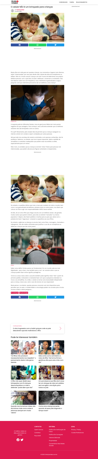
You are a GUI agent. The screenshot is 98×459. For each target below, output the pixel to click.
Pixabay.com (13, 121)
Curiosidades (63, 2)
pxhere (12, 265)
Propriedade (53, 440)
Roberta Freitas (20, 9)
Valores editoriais (54, 437)
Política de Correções (56, 434)
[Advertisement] (37, 59)
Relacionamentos (81, 2)
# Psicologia (24, 293)
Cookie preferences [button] (77, 433)
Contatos (37, 433)
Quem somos (38, 430)
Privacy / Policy (76, 430)
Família (72, 2)
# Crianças (14, 293)
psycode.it (37, 436)
